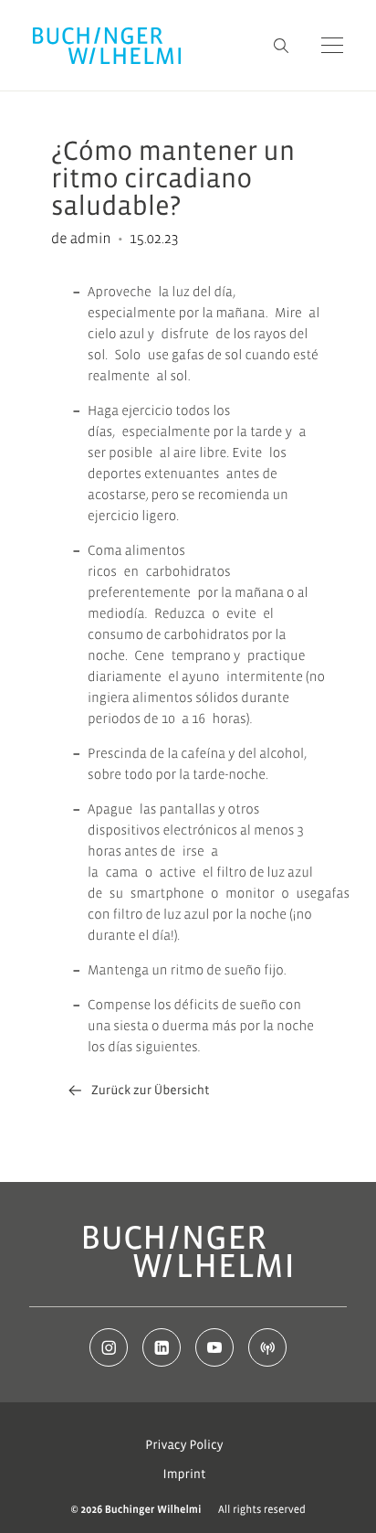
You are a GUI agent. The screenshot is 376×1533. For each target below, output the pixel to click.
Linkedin (161, 1347)
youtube (214, 1347)
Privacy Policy (184, 1445)
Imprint (184, 1474)
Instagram (108, 1347)
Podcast (267, 1347)
